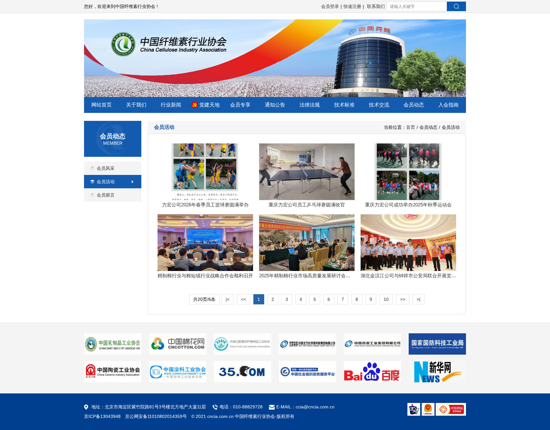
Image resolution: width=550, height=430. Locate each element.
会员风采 (106, 168)
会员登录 (330, 6)
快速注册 (352, 6)
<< (243, 299)
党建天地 (209, 105)
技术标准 (344, 105)
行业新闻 (171, 105)
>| (418, 299)
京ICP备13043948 (102, 416)
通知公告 (275, 105)
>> (402, 299)
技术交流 (379, 105)
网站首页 (101, 105)
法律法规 (310, 105)
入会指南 (448, 105)
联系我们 (376, 6)
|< (227, 299)
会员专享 (240, 105)
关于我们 (136, 105)
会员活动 (106, 181)
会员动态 (414, 105)
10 (386, 299)
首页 (410, 127)
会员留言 (106, 195)
